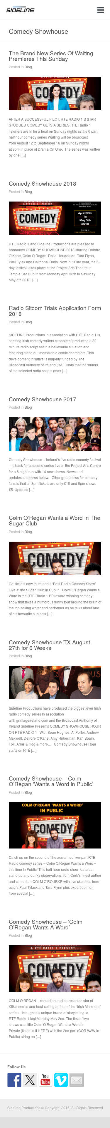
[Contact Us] (77, 1080)
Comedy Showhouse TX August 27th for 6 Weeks (49, 644)
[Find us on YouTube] (45, 1080)
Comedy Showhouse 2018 (42, 183)
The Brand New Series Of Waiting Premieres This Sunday (51, 55)
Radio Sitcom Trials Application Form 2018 (55, 310)
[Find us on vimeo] (61, 1080)
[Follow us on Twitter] (30, 1080)
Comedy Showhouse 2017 (42, 399)
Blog (28, 66)
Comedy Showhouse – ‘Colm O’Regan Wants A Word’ (45, 924)
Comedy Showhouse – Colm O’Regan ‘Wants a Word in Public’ (51, 781)
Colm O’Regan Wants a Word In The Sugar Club (54, 520)
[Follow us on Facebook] (14, 1080)
